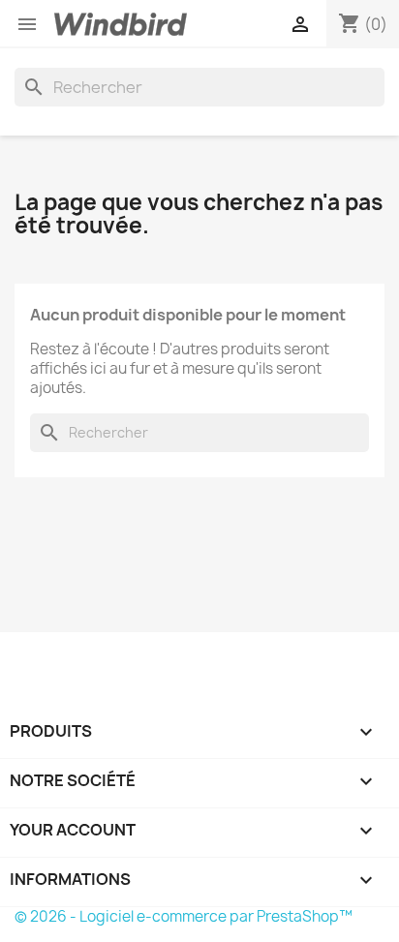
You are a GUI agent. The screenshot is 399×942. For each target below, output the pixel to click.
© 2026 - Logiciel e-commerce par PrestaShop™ (184, 916)
